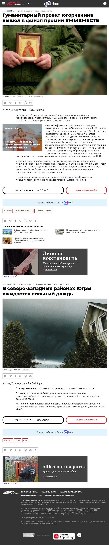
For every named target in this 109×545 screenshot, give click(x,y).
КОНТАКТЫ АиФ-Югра (29, 492)
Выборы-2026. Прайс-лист (31, 495)
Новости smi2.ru (11, 276)
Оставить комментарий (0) (86, 190)
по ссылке (72, 177)
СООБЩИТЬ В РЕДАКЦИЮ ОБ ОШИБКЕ (59, 495)
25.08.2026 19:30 (9, 284)
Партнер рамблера (43, 535)
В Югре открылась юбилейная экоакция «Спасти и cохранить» (30, 231)
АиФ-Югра (26, 370)
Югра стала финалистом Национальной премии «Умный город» (83, 231)
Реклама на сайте (48, 492)
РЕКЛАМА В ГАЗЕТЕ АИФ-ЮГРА (70, 492)
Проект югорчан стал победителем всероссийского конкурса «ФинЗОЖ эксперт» (29, 241)
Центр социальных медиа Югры (30, 97)
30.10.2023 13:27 (9, 11)
